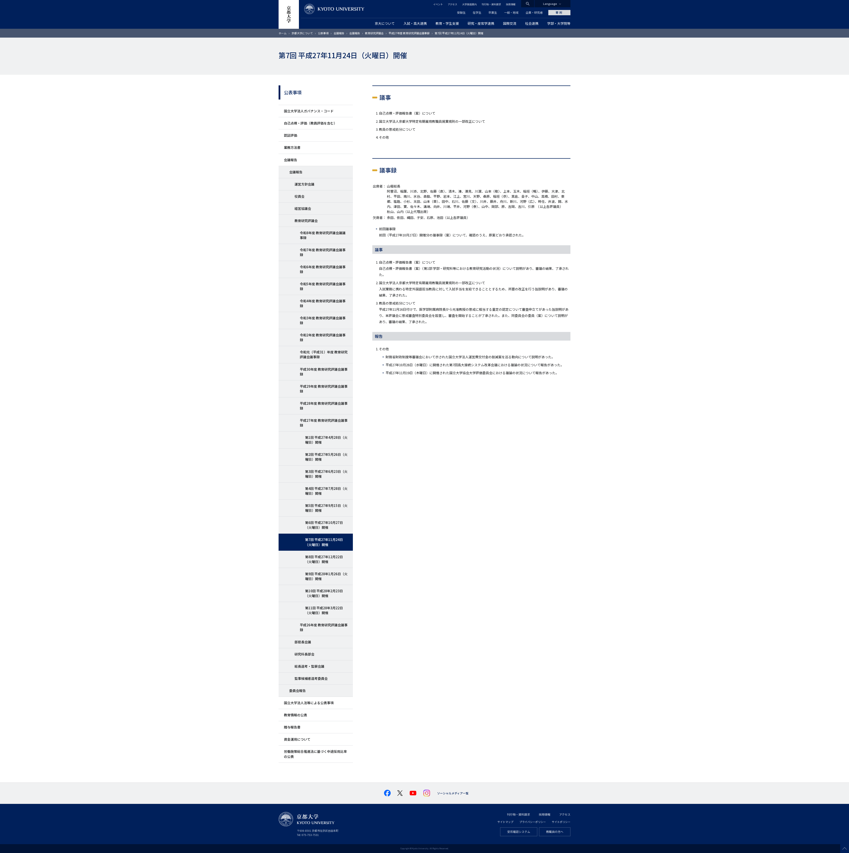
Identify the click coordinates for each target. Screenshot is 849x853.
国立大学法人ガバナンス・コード (309, 111)
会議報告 (339, 33)
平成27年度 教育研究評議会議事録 (409, 33)
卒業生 (492, 12)
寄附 (559, 12)
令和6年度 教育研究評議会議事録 (323, 269)
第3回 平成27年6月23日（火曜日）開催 (326, 474)
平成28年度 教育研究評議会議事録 (324, 405)
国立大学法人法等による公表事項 (309, 702)
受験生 (461, 12)
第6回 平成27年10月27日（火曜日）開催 (324, 525)
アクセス (452, 4)
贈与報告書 (292, 727)
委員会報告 (297, 690)
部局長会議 (302, 642)
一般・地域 (511, 12)
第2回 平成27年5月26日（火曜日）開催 (326, 457)
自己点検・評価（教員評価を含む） (310, 123)
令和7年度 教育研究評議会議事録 (323, 252)
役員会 (299, 196)
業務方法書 (292, 147)
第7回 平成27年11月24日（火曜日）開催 (324, 542)
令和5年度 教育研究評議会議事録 (323, 286)
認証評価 (290, 135)
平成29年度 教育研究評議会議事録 (324, 388)
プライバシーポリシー (532, 821)
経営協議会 (302, 208)
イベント (438, 4)
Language (550, 4)
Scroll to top (844, 848)
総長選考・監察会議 (309, 666)
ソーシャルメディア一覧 (452, 793)
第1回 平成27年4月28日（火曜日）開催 (326, 440)
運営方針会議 (304, 184)
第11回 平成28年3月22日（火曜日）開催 (324, 610)
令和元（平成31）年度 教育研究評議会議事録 (324, 354)
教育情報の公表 (295, 715)
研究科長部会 (304, 654)
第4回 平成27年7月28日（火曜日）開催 (326, 491)
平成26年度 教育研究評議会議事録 (324, 627)
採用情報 (511, 4)
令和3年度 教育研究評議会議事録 (323, 320)
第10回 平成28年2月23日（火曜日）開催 (324, 593)
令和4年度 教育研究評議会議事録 (323, 303)
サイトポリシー (561, 821)
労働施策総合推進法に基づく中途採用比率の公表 (315, 754)
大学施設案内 (469, 4)
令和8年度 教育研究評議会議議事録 (323, 235)
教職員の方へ (554, 832)
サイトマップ (505, 821)
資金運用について (297, 739)
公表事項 (323, 33)
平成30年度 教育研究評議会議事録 (324, 371)
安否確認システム (518, 832)
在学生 (477, 12)
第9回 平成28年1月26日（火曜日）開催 (326, 576)
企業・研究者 (534, 12)
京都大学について (302, 33)
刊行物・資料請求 (491, 4)
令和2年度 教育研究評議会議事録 (323, 337)
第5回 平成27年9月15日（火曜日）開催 (326, 508)
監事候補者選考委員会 (311, 678)
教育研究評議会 (374, 33)
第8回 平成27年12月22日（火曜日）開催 (324, 559)
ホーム (283, 33)
